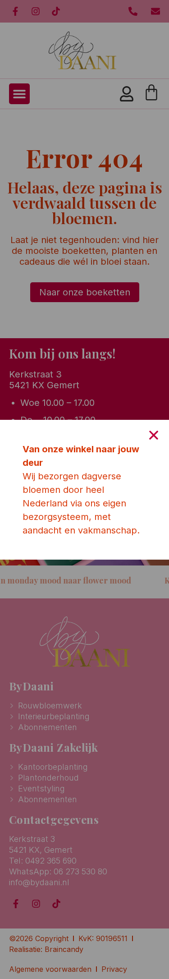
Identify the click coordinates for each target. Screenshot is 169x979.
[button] (153, 435)
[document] (84, 489)
